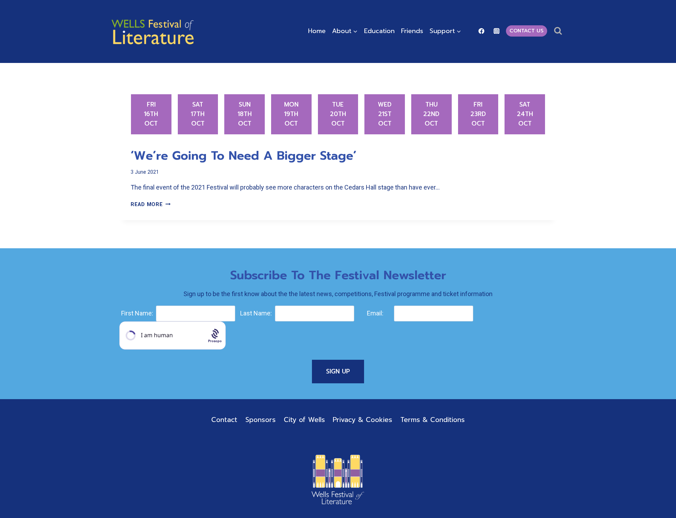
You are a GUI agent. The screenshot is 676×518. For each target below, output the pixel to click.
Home (317, 31)
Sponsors (260, 420)
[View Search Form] (558, 31)
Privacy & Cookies (362, 420)
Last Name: (256, 313)
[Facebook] (481, 31)
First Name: (137, 313)
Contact (224, 420)
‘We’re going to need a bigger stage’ (243, 156)
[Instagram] (496, 31)
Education (379, 31)
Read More (150, 204)
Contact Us (526, 30)
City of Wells (304, 420)
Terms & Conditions (432, 420)
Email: (375, 313)
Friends (412, 31)
